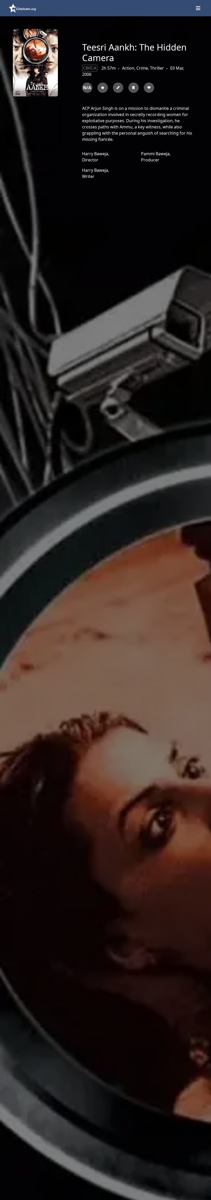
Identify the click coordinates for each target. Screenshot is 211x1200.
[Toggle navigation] (198, 8)
